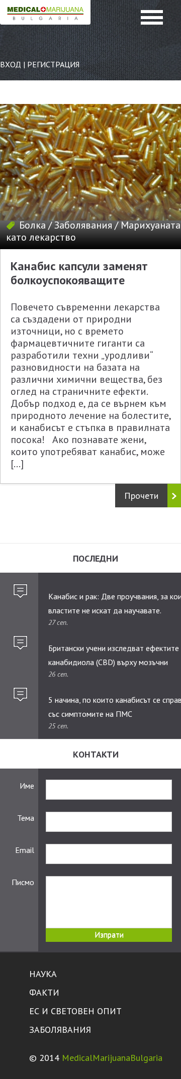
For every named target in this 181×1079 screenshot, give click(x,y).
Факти (44, 992)
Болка (32, 225)
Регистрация (53, 64)
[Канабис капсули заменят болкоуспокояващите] (90, 176)
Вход (10, 64)
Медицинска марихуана (45, 23)
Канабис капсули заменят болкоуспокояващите (79, 273)
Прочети (141, 495)
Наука (43, 974)
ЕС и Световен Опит (75, 1011)
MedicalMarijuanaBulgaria (112, 1057)
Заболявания (83, 225)
